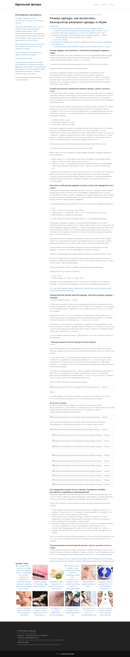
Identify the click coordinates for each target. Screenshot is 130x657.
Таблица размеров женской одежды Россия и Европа (73, 37)
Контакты (20, 635)
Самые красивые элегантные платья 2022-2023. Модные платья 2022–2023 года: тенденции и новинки (30, 46)
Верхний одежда (108, 561)
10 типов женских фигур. (23, 58)
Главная (96, 4)
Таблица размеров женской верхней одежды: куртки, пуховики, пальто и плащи (81, 47)
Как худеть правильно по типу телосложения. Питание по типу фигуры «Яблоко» (29, 20)
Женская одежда (93, 559)
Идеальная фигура (28, 4)
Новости (104, 4)
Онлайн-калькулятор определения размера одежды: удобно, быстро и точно (81, 31)
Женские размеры (106, 559)
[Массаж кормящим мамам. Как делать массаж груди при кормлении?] (23, 606)
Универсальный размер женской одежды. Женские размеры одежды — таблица (79, 35)
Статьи (112, 4)
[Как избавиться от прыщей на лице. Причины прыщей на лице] (72, 606)
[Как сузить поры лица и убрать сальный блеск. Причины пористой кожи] (105, 606)
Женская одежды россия (58, 561)
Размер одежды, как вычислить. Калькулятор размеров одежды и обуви (77, 28)
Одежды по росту (64, 559)
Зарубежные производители (92, 561)
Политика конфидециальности (28, 638)
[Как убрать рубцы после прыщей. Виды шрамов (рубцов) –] (40, 579)
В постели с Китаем (61, 40)
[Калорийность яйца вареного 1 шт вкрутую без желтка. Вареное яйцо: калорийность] (56, 579)
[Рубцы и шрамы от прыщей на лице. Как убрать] (88, 579)
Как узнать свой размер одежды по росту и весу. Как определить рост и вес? (79, 33)
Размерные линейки (74, 561)
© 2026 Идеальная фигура (26, 631)
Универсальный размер (79, 559)
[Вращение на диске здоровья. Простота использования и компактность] (105, 579)
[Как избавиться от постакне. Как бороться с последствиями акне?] (88, 606)
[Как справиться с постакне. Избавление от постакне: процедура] (56, 606)
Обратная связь (23, 642)
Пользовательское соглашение (36, 635)
